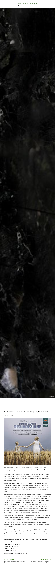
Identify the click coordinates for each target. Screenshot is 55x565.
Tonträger (14, 415)
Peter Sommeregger (27, 3)
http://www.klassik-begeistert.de (21, 553)
